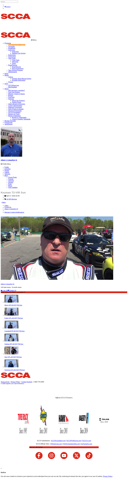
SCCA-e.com (86, 441)
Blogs (10, 186)
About (6, 89)
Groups (10, 182)
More (6, 175)
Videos (10, 77)
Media (6, 75)
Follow (4, 202)
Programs (7, 43)
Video (6, 205)
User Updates (12, 187)
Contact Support (26, 382)
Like (5, 290)
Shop (6, 84)
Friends (10, 179)
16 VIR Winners (11, 199)
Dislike (12, 290)
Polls (10, 184)
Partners (11, 99)
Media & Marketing (14, 116)
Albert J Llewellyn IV (9, 160)
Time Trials (12, 58)
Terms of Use (5, 382)
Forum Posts (12, 177)
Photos (6, 170)
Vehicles (7, 174)
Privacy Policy (15, 382)
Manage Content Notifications (14, 212)
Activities (7, 169)
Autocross (11, 50)
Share (5, 215)
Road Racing (12, 65)
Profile (6, 167)
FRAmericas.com (56, 444)
